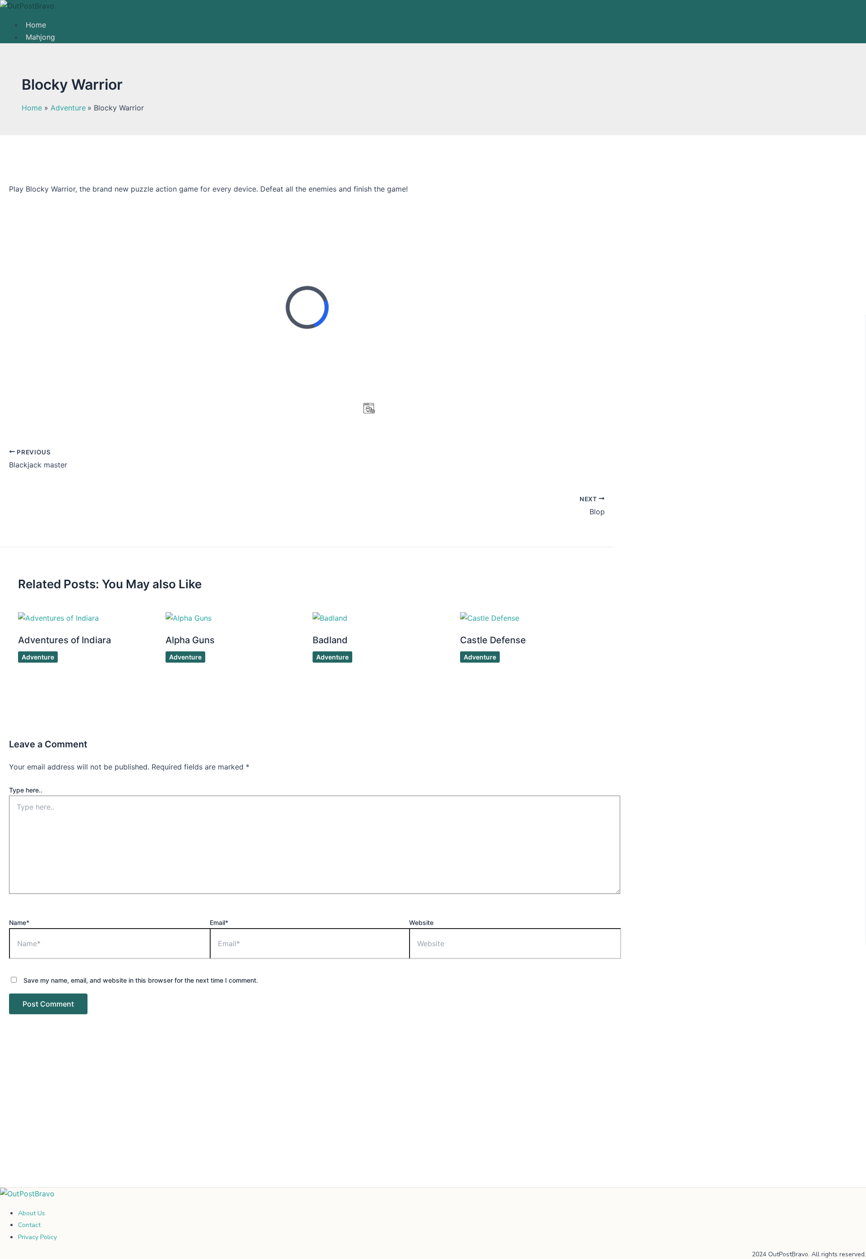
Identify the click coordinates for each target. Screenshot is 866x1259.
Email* (219, 922)
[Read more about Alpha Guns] (189, 618)
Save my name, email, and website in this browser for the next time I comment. (140, 980)
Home (36, 24)
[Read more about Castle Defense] (489, 618)
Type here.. (25, 790)
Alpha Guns (190, 640)
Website (421, 922)
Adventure (38, 657)
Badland (330, 640)
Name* (19, 922)
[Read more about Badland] (330, 618)
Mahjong (40, 36)
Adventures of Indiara (64, 640)
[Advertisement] (307, 1121)
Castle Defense (493, 640)
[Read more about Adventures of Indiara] (58, 618)
